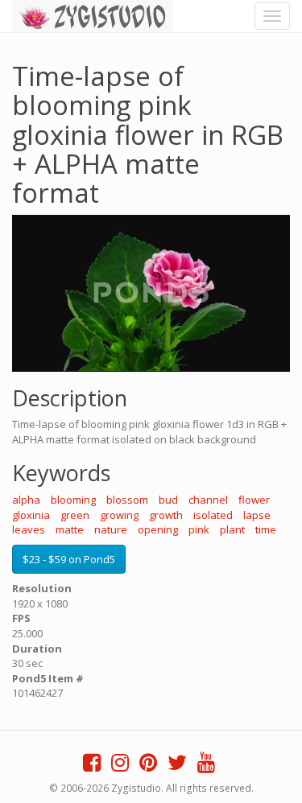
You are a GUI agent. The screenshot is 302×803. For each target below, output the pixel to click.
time (265, 529)
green (74, 515)
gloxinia (31, 515)
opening (158, 529)
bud (168, 499)
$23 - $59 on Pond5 (69, 559)
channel (208, 499)
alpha (26, 499)
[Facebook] (92, 766)
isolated (213, 515)
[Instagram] (120, 766)
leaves (28, 529)
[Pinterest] (148, 766)
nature (110, 529)
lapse (257, 515)
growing (119, 515)
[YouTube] (206, 766)
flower (254, 499)
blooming (73, 499)
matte (70, 529)
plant (232, 529)
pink (198, 529)
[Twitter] (177, 766)
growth (166, 515)
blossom (127, 499)
